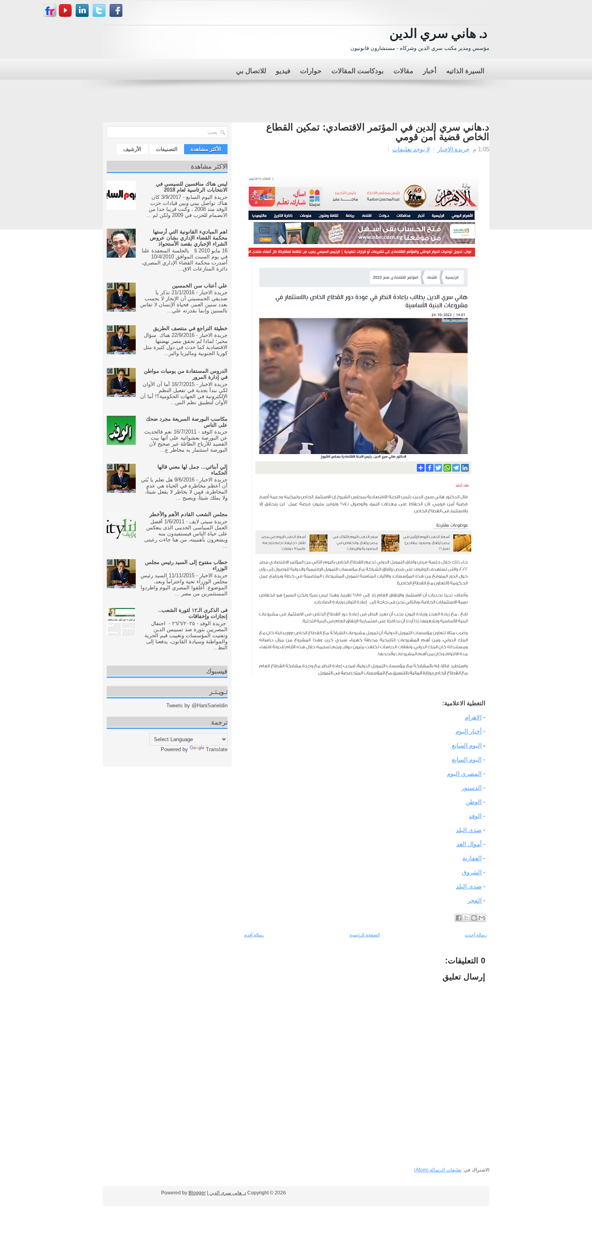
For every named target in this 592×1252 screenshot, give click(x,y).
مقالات (403, 70)
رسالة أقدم (254, 934)
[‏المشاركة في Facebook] (459, 918)
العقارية (472, 858)
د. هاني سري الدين (438, 32)
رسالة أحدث (476, 934)
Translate (217, 749)
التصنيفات (167, 149)
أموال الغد (469, 844)
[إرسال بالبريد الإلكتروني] (482, 918)
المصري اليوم (464, 773)
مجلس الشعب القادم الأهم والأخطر (188, 514)
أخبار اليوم (468, 731)
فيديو (283, 70)
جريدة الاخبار (453, 149)
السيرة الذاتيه (465, 70)
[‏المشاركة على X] (466, 918)
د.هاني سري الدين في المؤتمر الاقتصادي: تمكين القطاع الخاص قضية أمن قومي (377, 132)
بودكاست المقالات (357, 70)
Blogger (197, 1193)
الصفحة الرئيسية (365, 934)
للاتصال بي (251, 70)
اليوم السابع (467, 745)
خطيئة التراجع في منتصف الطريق (190, 328)
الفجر (475, 900)
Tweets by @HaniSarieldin (197, 705)
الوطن (474, 801)
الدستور (472, 787)
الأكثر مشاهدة (205, 149)
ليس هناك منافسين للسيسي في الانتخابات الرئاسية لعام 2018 (192, 187)
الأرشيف (132, 149)
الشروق (472, 872)
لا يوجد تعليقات (411, 149)
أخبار (430, 70)
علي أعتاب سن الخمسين (200, 286)
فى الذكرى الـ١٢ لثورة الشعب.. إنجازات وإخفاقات (193, 613)
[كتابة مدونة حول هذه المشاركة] (474, 918)
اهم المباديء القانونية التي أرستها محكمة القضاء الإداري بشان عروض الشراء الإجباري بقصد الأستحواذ (189, 238)
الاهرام (473, 717)
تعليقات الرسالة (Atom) (438, 1170)
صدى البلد (469, 829)
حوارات (311, 70)
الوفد (475, 815)
